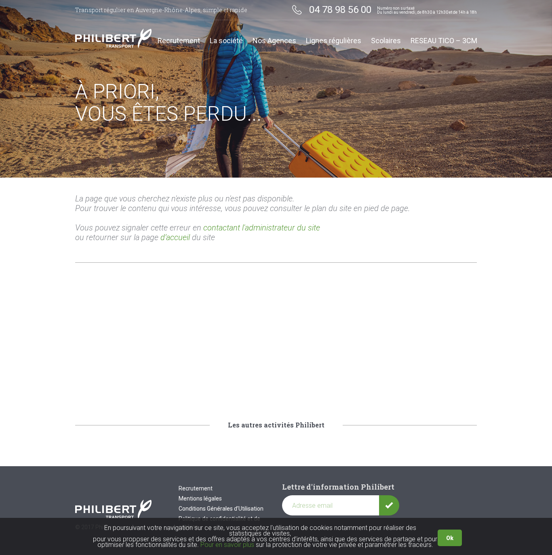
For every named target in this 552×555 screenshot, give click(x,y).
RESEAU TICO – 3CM (444, 41)
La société (226, 41)
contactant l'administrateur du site (261, 227)
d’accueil (175, 237)
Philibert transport (113, 38)
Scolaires (386, 41)
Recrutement (179, 41)
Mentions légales (200, 498)
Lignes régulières (333, 41)
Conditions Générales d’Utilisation (221, 508)
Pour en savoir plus (227, 545)
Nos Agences (274, 41)
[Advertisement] (276, 339)
